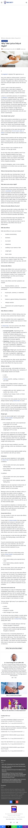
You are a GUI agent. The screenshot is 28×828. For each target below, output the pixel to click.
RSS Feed (3, 760)
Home (3, 38)
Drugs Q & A (18, 38)
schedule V (5, 97)
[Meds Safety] (8, 2)
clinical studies (9, 417)
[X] (14, 677)
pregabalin (5, 74)
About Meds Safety (10, 819)
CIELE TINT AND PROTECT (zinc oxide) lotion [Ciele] (13, 735)
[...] (23, 724)
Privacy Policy (19, 819)
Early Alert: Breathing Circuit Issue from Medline (13, 764)
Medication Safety (10, 38)
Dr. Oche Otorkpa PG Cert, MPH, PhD (10, 49)
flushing (5, 379)
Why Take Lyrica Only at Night (14, 648)
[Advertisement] (14, 20)
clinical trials (5, 325)
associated (8, 191)
